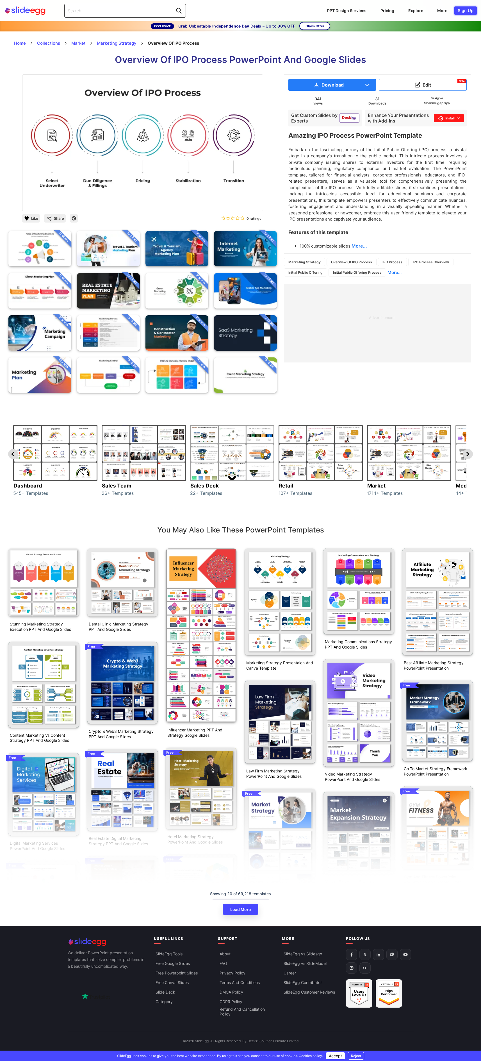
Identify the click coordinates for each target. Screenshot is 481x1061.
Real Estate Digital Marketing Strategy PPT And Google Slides (118, 841)
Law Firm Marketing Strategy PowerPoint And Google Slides (274, 773)
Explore (415, 10)
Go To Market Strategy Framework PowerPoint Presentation (435, 771)
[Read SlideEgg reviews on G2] (359, 994)
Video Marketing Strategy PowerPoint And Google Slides (352, 777)
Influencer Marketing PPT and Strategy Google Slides (194, 732)
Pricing (387, 10)
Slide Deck (165, 992)
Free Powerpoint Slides (177, 973)
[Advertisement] (377, 323)
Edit (444, 84)
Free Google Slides (173, 963)
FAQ (223, 963)
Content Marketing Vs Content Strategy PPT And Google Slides (39, 738)
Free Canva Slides (172, 982)
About (225, 954)
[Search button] (179, 10)
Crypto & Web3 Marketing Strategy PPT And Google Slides (121, 734)
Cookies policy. (311, 1056)
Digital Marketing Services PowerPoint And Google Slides (37, 846)
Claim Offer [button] (315, 26)
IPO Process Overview (431, 262)
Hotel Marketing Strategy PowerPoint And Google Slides (195, 839)
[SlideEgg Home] (107, 942)
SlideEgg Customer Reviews (309, 992)
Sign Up (465, 10)
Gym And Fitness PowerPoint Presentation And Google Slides (432, 879)
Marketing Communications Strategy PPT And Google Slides (358, 644)
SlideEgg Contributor (303, 982)
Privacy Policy (232, 973)
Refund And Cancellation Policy (242, 1012)
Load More (240, 909)
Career (290, 973)
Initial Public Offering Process (357, 272)
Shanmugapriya (437, 103)
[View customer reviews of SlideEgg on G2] (389, 994)
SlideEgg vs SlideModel (305, 963)
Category (164, 1001)
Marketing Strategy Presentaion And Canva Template (279, 665)
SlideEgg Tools (169, 954)
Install (450, 118)
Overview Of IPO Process (351, 262)
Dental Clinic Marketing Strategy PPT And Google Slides (118, 627)
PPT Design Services (346, 10)
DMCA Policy (231, 992)
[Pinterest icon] (74, 218)
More (442, 10)
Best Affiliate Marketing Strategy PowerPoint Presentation (434, 665)
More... (394, 272)
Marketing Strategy (304, 262)
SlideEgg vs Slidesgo (303, 954)
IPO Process (392, 262)
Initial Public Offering (305, 272)
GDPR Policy (231, 1001)
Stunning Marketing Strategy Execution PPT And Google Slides (40, 627)
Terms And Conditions (240, 982)
